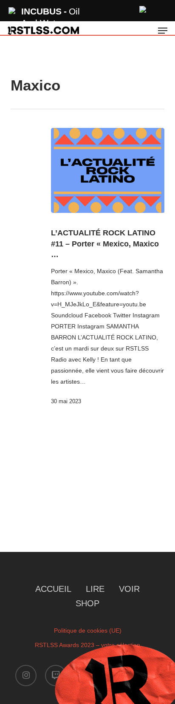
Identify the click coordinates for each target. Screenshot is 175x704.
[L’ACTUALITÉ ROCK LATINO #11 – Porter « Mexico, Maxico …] (108, 170)
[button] (162, 30)
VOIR (129, 589)
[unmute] (143, 8)
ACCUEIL (53, 589)
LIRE (95, 589)
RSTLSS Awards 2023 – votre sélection (87, 645)
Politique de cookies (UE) (87, 630)
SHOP (87, 603)
